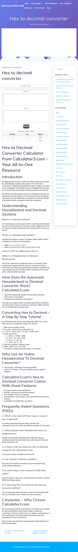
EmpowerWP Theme (57, 547)
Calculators (36, 3)
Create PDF (59, 116)
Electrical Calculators (62, 120)
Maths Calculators (61, 156)
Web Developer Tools (63, 196)
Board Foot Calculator (63, 96)
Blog (49, 8)
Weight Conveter (61, 200)
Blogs (57, 112)
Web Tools (29, 8)
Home (27, 3)
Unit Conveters (60, 188)
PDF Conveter (60, 172)
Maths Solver (60, 160)
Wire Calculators (61, 204)
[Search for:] (65, 69)
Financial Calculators (62, 128)
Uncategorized (60, 184)
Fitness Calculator (61, 132)
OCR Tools (59, 168)
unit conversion (51, 3)
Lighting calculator (62, 152)
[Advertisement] (39, 42)
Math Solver (39, 8)
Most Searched (65, 3)
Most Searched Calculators (12, 67)
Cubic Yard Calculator (63, 92)
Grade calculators (61, 140)
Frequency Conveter (62, 136)
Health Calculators (62, 144)
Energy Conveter (61, 124)
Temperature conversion (64, 180)
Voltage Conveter (61, 192)
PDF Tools (59, 176)
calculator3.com (13, 6)
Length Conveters (61, 148)
